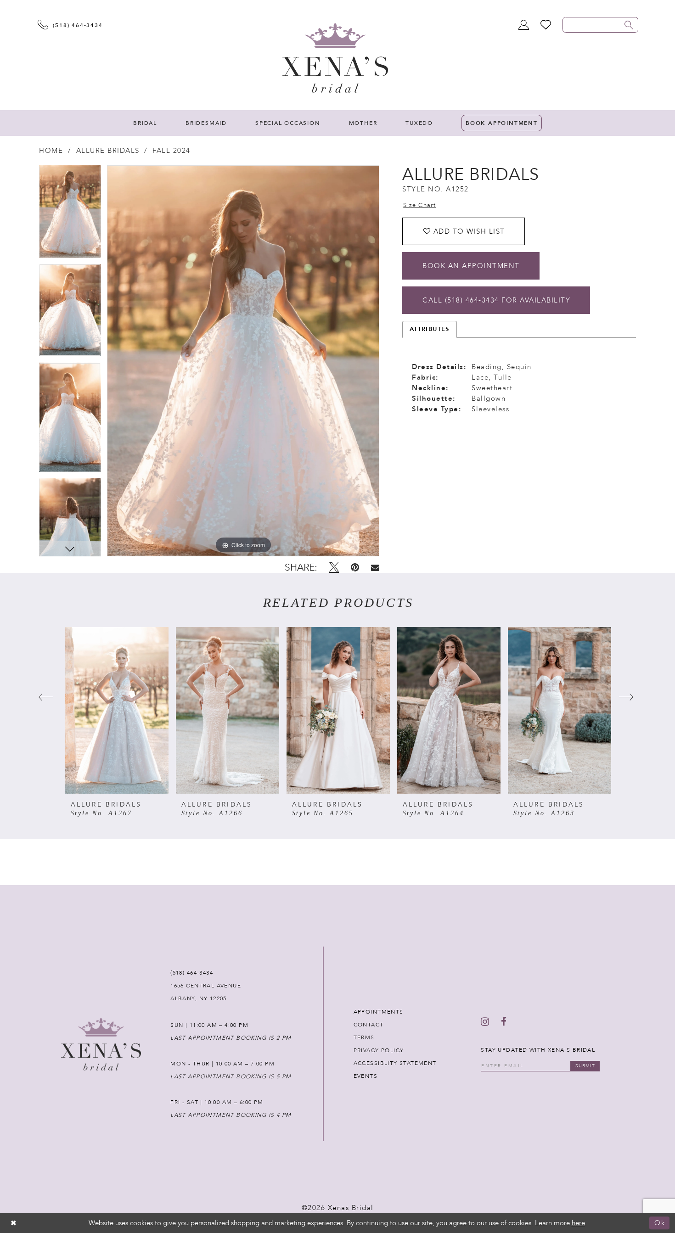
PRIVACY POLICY (379, 1050)
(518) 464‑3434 (191, 972)
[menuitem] (145, 123)
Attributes (430, 329)
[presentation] (117, 710)
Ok (659, 1223)
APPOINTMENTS (379, 1011)
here (578, 1222)
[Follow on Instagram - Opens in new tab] (485, 1022)
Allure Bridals (108, 150)
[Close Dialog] (14, 1223)
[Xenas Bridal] (335, 58)
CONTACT (369, 1024)
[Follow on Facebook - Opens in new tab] (503, 1022)
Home (51, 150)
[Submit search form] (629, 25)
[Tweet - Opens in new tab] (334, 567)
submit (585, 1066)
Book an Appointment (470, 265)
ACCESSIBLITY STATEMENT (395, 1063)
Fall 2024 (171, 150)
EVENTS (365, 1076)
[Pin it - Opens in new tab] (355, 567)
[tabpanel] (70, 214)
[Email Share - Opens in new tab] (375, 567)
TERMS (364, 1037)
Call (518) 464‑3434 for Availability (496, 300)
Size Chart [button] (419, 205)
